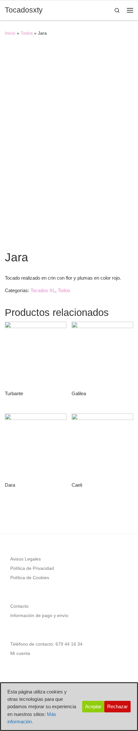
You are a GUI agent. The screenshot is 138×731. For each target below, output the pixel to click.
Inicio (10, 33)
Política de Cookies (29, 577)
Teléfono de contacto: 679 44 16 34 (46, 644)
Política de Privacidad (32, 568)
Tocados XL (42, 290)
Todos (27, 33)
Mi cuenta (20, 653)
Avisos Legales (25, 559)
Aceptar (93, 706)
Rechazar (117, 706)
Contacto (19, 606)
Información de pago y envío (39, 615)
